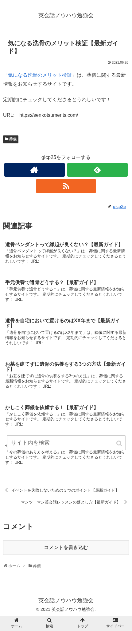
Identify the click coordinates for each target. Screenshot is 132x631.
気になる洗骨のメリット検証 (40, 75)
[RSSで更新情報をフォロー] (66, 186)
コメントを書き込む (66, 547)
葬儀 (13, 139)
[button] (120, 443)
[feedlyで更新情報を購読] (97, 170)
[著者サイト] (34, 170)
